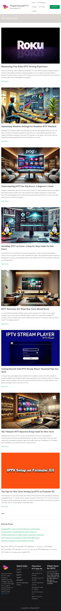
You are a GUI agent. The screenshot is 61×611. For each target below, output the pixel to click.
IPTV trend (5, 552)
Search (3, 513)
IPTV (11, 546)
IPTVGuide (48, 546)
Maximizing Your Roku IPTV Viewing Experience (24, 66)
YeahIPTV (19, 577)
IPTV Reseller (41, 2)
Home (33, 2)
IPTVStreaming (43, 549)
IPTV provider (6, 549)
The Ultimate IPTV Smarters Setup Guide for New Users (27, 431)
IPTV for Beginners (39, 546)
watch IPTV (26, 552)
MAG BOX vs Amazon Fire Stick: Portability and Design (17, 540)
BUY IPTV (55, 7)
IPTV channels (19, 546)
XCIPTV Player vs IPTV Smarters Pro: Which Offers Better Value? (20, 538)
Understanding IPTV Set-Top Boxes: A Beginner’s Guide (27, 186)
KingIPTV (19, 572)
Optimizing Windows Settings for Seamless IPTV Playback (28, 126)
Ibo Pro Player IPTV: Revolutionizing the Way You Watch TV (19, 532)
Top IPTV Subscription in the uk (22, 583)
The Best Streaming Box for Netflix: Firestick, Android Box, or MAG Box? (22, 535)
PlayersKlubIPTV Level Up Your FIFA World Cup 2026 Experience (20, 529)
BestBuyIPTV (20, 580)
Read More (4, 81)
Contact (34, 11)
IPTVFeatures (29, 546)
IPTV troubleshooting (15, 552)
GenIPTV (19, 569)
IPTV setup (24, 549)
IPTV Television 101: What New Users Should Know (25, 309)
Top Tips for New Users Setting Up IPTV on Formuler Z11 (27, 491)
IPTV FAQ (42, 7)
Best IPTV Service (36, 596)
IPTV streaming (53, 549)
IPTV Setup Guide (32, 549)
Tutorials (34, 7)
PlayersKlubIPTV (19, 5)
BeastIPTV (19, 575)
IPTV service (16, 549)
